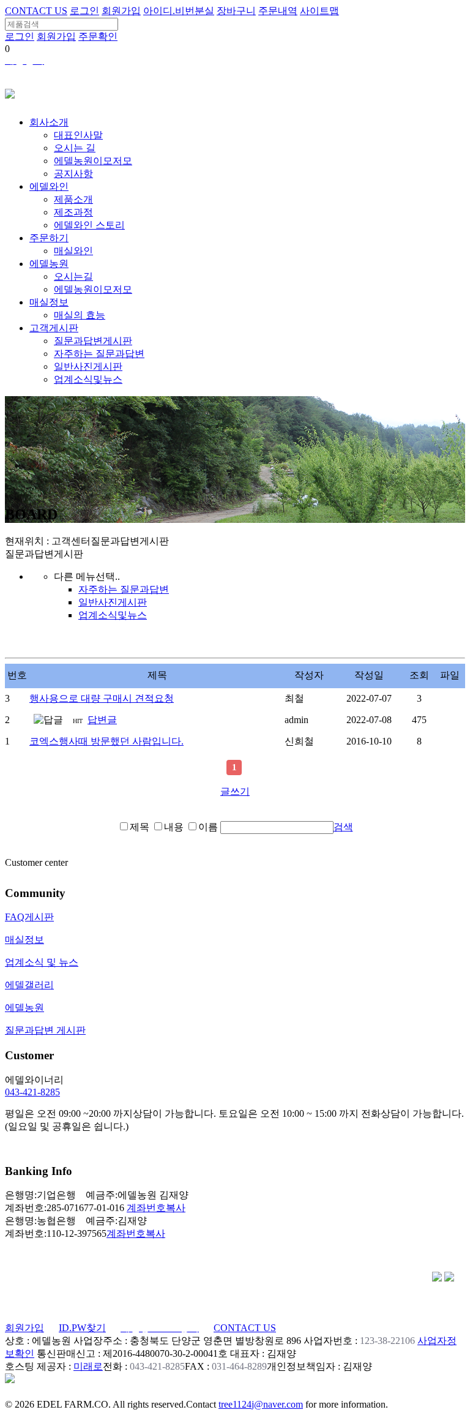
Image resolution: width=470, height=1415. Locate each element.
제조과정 (73, 212)
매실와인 (73, 251)
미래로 (88, 1366)
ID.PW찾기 (82, 1328)
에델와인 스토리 (89, 225)
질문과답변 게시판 (45, 1030)
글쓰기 (235, 791)
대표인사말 (78, 135)
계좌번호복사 (156, 1208)
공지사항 (73, 173)
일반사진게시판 (88, 366)
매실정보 (49, 302)
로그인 (84, 11)
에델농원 (49, 263)
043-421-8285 (32, 1092)
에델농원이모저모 (93, 161)
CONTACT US (36, 11)
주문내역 (277, 11)
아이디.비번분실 (178, 11)
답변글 (102, 720)
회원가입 (121, 11)
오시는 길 (74, 148)
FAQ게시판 (29, 917)
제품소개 (73, 199)
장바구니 (236, 11)
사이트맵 (319, 11)
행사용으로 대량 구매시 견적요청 (101, 698)
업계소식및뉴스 (88, 379)
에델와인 (49, 186)
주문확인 (98, 36)
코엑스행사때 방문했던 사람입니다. (106, 741)
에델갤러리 (29, 985)
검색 (343, 827)
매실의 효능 (79, 315)
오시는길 (73, 276)
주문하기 (49, 238)
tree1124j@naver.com (260, 1404)
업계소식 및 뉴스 (41, 962)
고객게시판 (53, 328)
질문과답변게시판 (93, 341)
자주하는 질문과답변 (99, 353)
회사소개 (49, 122)
